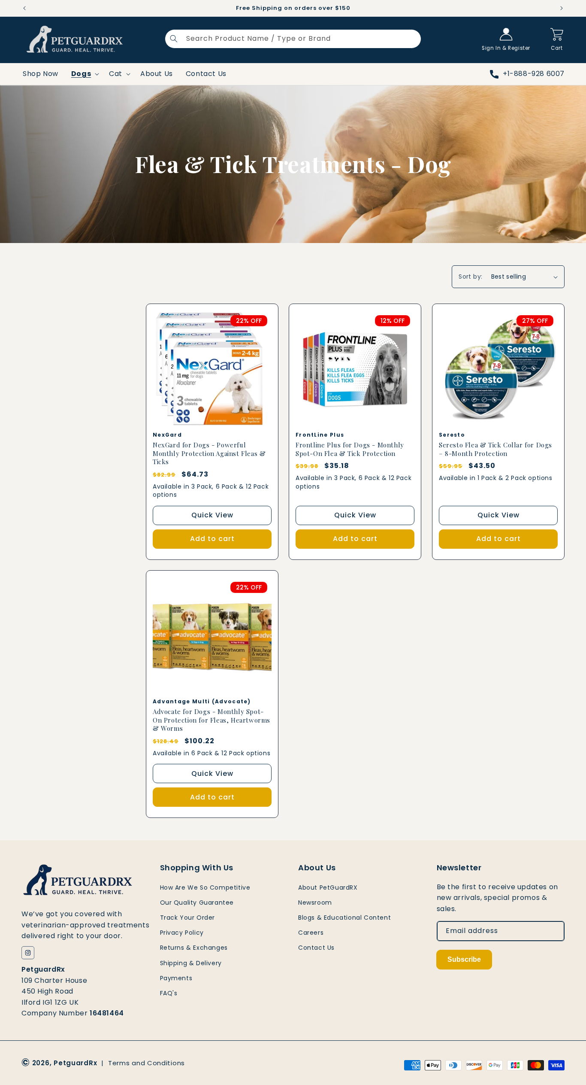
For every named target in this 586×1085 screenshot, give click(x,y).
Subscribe (464, 959)
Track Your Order (187, 917)
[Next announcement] (561, 8)
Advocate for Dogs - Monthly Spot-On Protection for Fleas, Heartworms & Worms (211, 720)
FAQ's (169, 993)
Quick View (212, 515)
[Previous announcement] (24, 8)
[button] (556, 39)
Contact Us (316, 947)
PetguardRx (75, 1062)
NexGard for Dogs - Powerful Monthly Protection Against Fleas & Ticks (209, 453)
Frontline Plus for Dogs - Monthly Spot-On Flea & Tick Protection (350, 449)
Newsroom (315, 902)
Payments (176, 978)
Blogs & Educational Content (344, 917)
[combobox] (293, 39)
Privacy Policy (182, 932)
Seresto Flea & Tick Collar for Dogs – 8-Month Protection (495, 449)
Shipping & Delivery (191, 963)
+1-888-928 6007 (534, 74)
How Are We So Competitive (205, 887)
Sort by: (470, 276)
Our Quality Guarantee (197, 902)
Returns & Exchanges (194, 947)
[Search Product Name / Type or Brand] (173, 38)
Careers (310, 932)
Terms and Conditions (146, 1062)
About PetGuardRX (328, 887)
